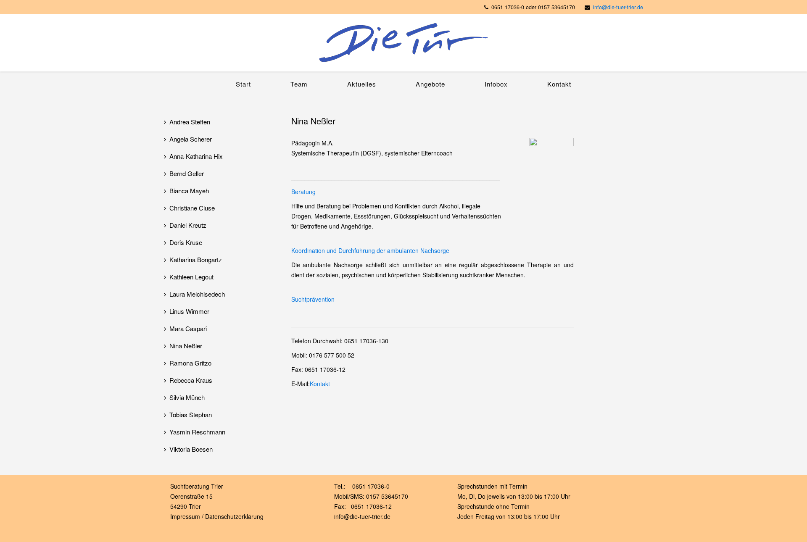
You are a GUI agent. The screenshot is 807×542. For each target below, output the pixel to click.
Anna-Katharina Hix (196, 156)
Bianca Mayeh (189, 190)
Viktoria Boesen (191, 449)
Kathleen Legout (191, 276)
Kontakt (559, 83)
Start (243, 83)
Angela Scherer (190, 138)
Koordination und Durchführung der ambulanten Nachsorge (370, 250)
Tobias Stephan (190, 414)
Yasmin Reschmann (197, 431)
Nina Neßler (185, 345)
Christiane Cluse (192, 207)
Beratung (303, 191)
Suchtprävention (313, 299)
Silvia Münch (187, 397)
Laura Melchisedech (197, 293)
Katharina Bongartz (195, 259)
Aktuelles (361, 83)
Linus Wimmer (189, 311)
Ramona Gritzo (190, 362)
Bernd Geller (186, 173)
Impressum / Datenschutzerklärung (217, 516)
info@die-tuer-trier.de (618, 7)
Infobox (496, 83)
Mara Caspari (188, 328)
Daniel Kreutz (187, 225)
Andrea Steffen (189, 121)
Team (299, 83)
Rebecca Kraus (190, 380)
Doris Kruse (185, 242)
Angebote (430, 83)
